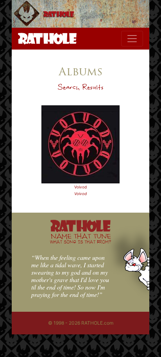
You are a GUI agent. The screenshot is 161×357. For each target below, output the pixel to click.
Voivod (80, 187)
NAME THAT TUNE (80, 238)
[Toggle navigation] (132, 38)
